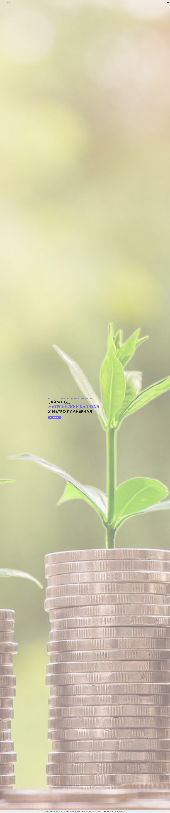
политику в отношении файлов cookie (114, 811)
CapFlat (7, 2)
